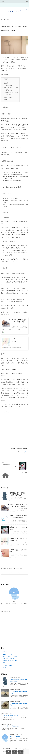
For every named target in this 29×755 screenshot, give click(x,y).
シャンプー (19, 448)
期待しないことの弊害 (15, 736)
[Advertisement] (14, 428)
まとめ (4, 99)
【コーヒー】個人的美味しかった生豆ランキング (13, 715)
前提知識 (5, 83)
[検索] (27, 1)
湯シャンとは (8, 85)
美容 (9, 19)
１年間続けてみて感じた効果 (10, 92)
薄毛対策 (25, 448)
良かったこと (8, 94)
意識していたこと (9, 90)
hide (26, 451)
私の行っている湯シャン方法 (10, 87)
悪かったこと (8, 97)
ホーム (3, 19)
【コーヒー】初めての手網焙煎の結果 (10, 726)
